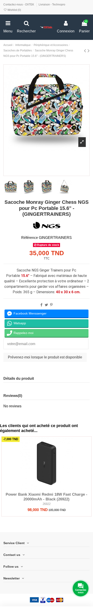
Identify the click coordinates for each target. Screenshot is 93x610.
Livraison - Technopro (52, 4)
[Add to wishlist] (39, 488)
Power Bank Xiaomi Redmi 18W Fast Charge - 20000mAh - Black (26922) (46, 496)
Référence (29, 238)
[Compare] (46, 488)
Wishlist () (14, 10)
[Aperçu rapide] (53, 488)
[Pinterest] (51, 305)
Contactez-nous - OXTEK (19, 4)
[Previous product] (86, 51)
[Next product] (89, 51)
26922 (47, 504)
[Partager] (41, 305)
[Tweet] (46, 305)
